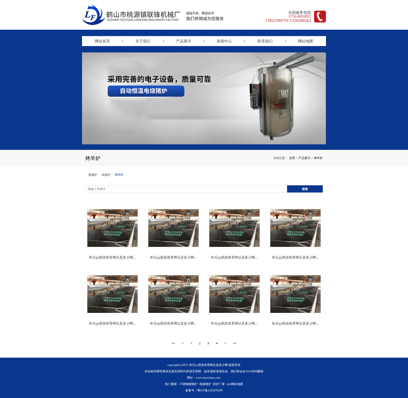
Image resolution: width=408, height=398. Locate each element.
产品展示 (183, 41)
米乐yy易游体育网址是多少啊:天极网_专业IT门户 (173, 323)
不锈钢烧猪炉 (189, 384)
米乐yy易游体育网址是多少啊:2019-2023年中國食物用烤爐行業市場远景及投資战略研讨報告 (234, 257)
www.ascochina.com (208, 377)
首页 (292, 158)
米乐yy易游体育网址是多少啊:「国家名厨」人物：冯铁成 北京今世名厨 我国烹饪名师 (234, 323)
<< (173, 343)
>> (234, 343)
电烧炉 (92, 175)
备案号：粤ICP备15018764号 (204, 390)
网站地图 (305, 41)
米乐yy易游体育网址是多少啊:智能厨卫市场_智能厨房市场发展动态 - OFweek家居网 (112, 323)
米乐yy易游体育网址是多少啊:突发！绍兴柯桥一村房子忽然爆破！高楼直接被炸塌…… (295, 257)
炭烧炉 (106, 175)
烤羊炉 (318, 158)
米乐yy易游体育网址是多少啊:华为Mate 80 (295, 323)
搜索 (305, 189)
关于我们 (143, 41)
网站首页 (102, 41)
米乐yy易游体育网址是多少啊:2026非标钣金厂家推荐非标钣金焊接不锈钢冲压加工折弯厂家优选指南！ (173, 257)
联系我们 (265, 41)
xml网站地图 (235, 384)
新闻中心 (224, 41)
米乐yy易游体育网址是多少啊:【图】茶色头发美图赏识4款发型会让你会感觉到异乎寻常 (112, 257)
